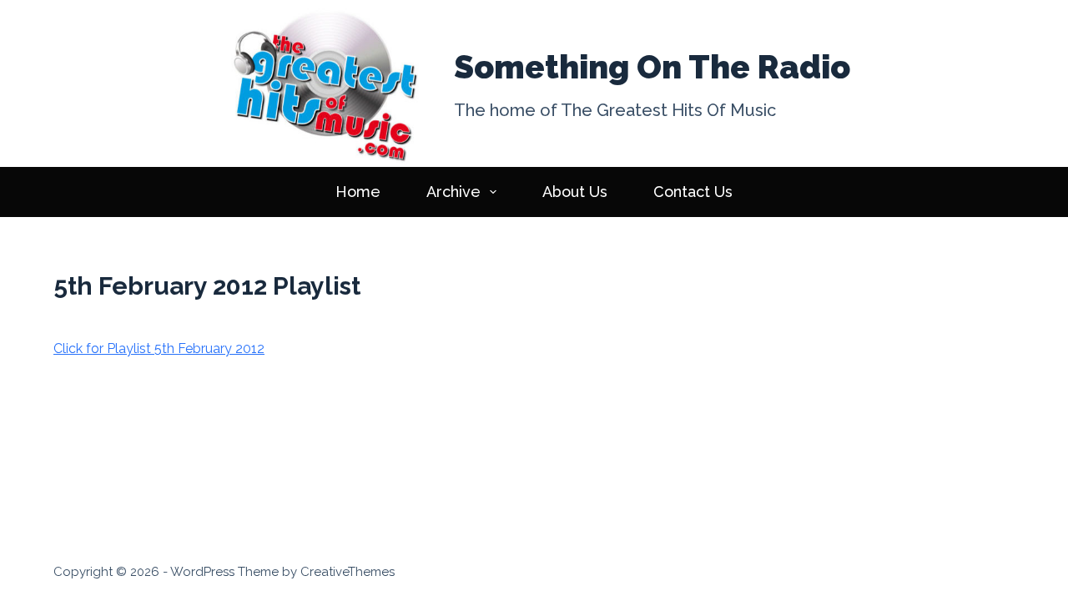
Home (357, 191)
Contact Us (693, 191)
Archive (453, 191)
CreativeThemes (347, 571)
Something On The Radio (652, 67)
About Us (574, 191)
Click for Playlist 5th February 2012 (158, 348)
